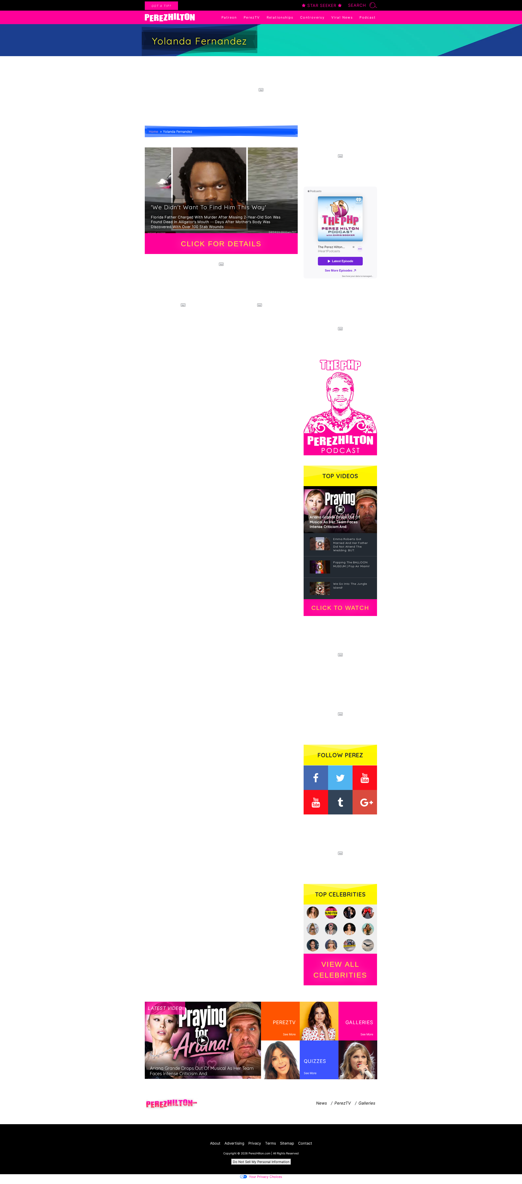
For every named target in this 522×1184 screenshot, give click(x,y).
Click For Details (221, 244)
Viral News (342, 17)
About (215, 1143)
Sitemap (287, 1143)
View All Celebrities (340, 969)
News (321, 1103)
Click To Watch (340, 608)
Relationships (280, 17)
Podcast (367, 17)
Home (153, 131)
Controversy (312, 17)
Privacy (254, 1143)
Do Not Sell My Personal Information (261, 1162)
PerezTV (252, 17)
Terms (270, 1143)
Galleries (366, 1103)
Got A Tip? (161, 6)
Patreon (229, 17)
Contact (305, 1143)
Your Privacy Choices (265, 1177)
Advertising (234, 1143)
